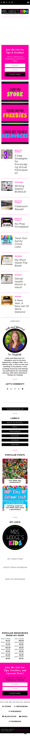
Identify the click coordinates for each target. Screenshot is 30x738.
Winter (18, 296)
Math (15, 427)
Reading (18, 256)
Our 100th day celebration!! (15, 481)
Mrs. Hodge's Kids (21, 729)
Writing (15, 445)
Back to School (18, 151)
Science (18, 275)
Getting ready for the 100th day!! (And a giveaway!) (15, 507)
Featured (19, 182)
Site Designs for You (21, 731)
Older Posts (15, 321)
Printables (15, 431)
